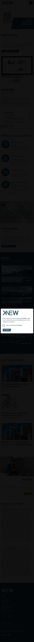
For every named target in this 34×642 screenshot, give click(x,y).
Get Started (6, 330)
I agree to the (14, 325)
